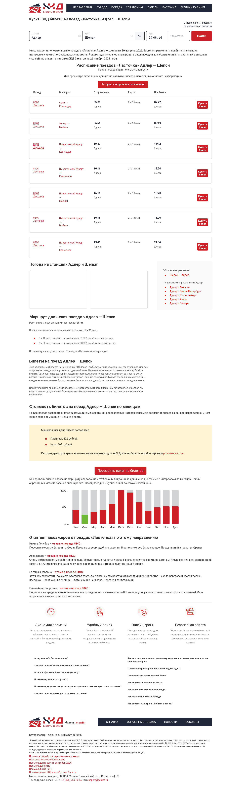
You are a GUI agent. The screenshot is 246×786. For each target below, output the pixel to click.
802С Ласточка (38, 104)
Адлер (63, 123)
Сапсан (153, 7)
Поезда (116, 7)
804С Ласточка (38, 145)
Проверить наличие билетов (120, 471)
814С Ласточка (38, 125)
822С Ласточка (38, 244)
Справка (112, 721)
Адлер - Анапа (178, 299)
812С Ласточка (38, 170)
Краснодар (65, 106)
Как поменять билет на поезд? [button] (144, 696)
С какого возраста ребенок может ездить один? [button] (154, 668)
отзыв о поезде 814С (66, 543)
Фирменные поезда (141, 721)
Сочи (62, 102)
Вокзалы (192, 721)
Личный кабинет (192, 7)
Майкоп (63, 127)
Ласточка (169, 7)
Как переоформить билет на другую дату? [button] (57, 672)
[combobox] (56, 36)
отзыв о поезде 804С (69, 572)
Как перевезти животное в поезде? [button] (147, 689)
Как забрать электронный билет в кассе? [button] (150, 703)
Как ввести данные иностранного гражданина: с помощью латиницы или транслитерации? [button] (168, 660)
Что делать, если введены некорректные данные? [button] (62, 665)
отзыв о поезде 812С (61, 555)
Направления (83, 7)
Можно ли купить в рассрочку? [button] (51, 679)
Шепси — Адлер (179, 275)
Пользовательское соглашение (47, 759)
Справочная (135, 7)
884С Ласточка (38, 219)
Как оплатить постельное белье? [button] (145, 682)
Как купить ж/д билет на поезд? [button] (51, 658)
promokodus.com (173, 453)
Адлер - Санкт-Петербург (185, 291)
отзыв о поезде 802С (74, 588)
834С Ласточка (38, 195)
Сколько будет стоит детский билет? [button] (147, 675)
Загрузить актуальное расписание (123, 84)
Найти (201, 36)
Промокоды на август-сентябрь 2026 (50, 762)
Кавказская (65, 176)
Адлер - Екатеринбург (183, 295)
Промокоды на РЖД (40, 769)
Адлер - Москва (180, 287)
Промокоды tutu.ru (39, 765)
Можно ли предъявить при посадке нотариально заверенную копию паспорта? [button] (77, 686)
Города (102, 7)
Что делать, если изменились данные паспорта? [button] (60, 693)
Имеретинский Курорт (71, 144)
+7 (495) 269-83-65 (71, 780)
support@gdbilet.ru (97, 780)
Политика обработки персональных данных (54, 756)
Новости (170, 721)
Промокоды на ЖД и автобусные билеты (52, 772)
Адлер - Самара (179, 303)
